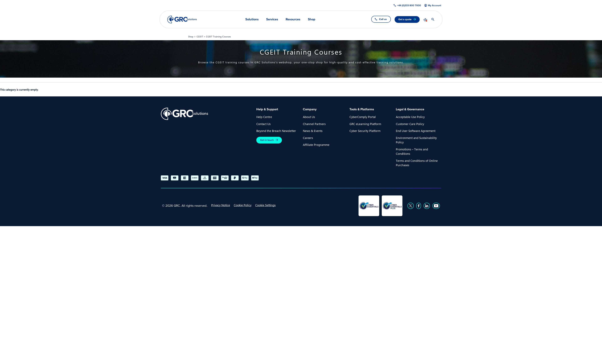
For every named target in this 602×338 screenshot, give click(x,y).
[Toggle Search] (433, 19)
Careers (308, 138)
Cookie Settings (265, 205)
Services (272, 19)
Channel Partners (314, 124)
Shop (311, 19)
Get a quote (405, 19)
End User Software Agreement (415, 131)
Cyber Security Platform (364, 131)
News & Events (312, 131)
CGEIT (200, 36)
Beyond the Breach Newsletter (276, 131)
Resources (293, 19)
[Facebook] (418, 206)
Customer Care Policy (410, 124)
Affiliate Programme (316, 145)
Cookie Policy (242, 205)
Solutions (252, 19)
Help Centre (264, 117)
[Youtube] (436, 206)
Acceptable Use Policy (410, 117)
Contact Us (263, 124)
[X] (410, 206)
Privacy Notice (220, 205)
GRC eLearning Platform (365, 124)
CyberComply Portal (362, 117)
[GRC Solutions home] (207, 114)
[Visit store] (425, 19)
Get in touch (267, 140)
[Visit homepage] (182, 19)
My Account (434, 5)
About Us (309, 117)
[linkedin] (427, 206)
